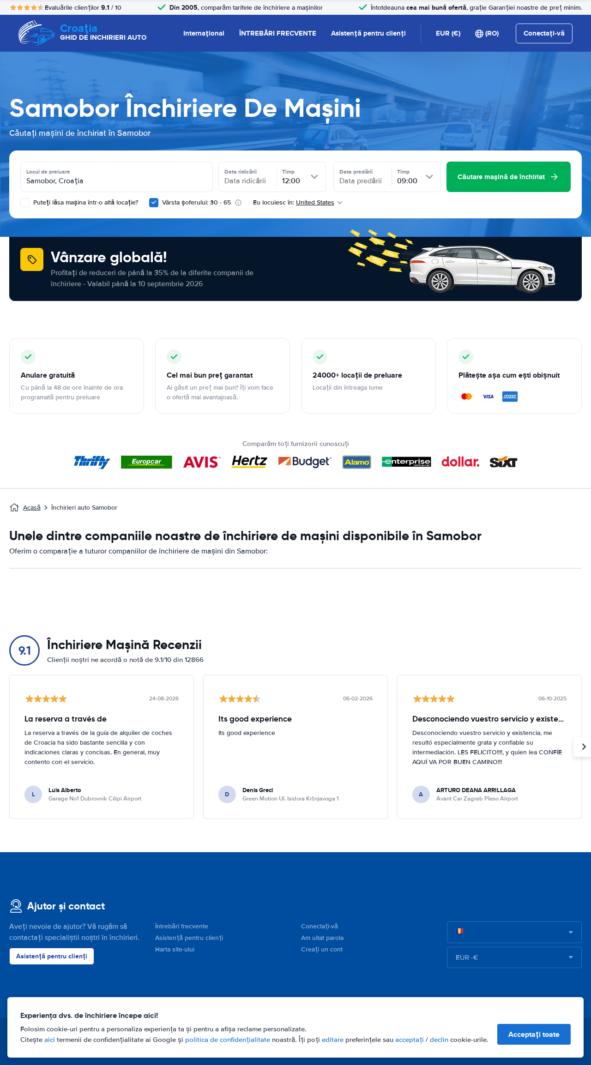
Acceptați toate (534, 1034)
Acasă (32, 507)
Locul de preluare (48, 172)
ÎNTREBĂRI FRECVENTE (277, 33)
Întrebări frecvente (181, 926)
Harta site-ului (174, 949)
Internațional (203, 33)
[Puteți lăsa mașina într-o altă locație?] (25, 202)
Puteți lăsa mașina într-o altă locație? (84, 202)
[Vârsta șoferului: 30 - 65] (153, 202)
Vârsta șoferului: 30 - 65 (196, 202)
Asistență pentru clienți (368, 33)
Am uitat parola (322, 938)
